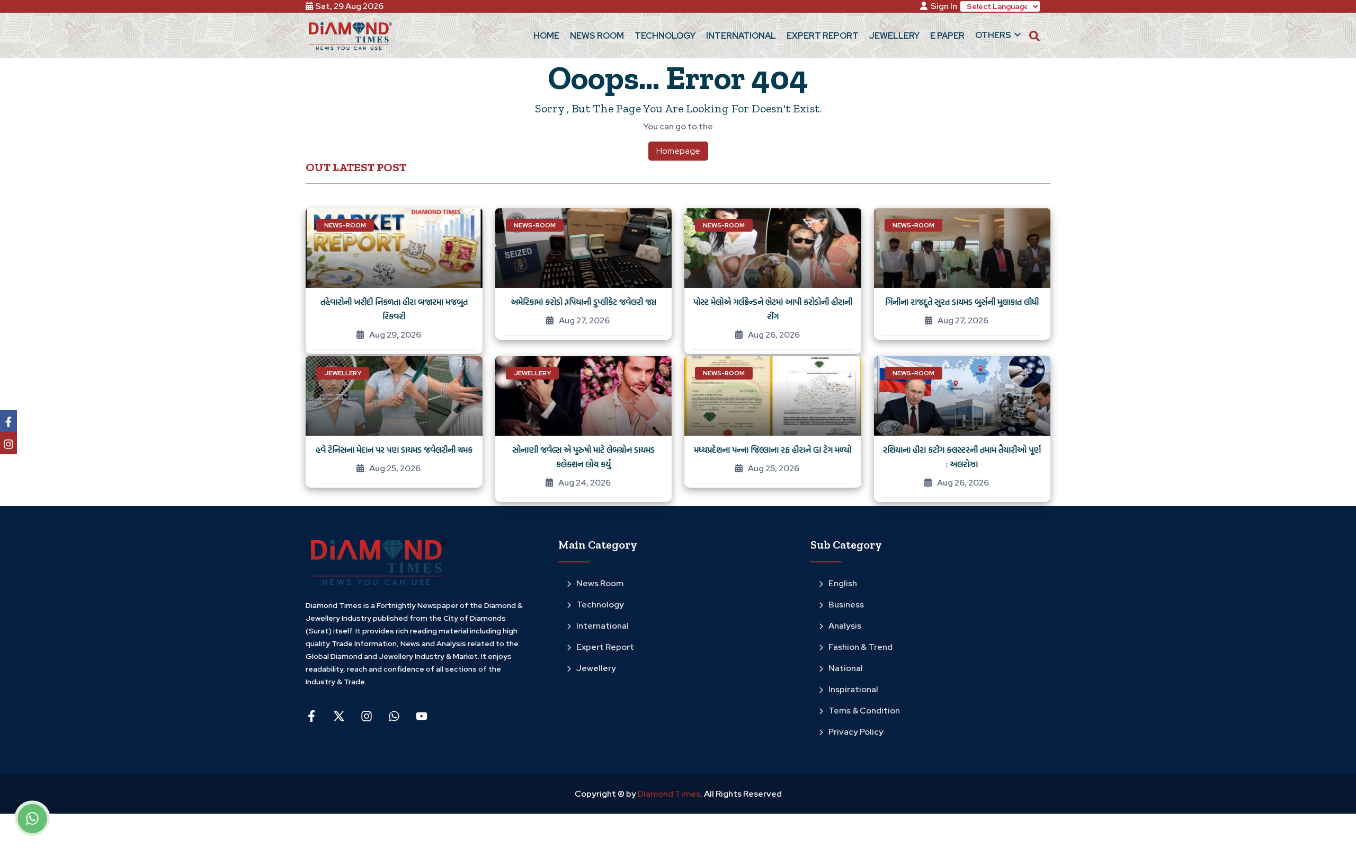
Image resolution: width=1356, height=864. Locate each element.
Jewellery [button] (894, 35)
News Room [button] (597, 35)
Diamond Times (668, 793)
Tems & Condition (864, 710)
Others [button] (993, 35)
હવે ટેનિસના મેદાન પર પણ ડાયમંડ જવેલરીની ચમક (394, 449)
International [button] (741, 35)
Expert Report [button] (823, 35)
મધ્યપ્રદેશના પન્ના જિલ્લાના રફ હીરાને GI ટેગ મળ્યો (772, 449)
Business (846, 604)
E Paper (947, 35)
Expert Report (605, 647)
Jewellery (596, 668)
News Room (599, 583)
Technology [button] (665, 35)
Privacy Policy (856, 731)
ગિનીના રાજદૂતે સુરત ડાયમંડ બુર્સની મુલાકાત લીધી (962, 301)
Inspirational (853, 689)
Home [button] (546, 35)
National (845, 668)
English (842, 583)
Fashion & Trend (860, 647)
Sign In (943, 6)
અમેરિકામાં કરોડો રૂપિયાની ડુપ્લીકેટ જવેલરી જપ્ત (583, 301)
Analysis (844, 625)
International (602, 625)
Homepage (678, 150)
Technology (600, 604)
